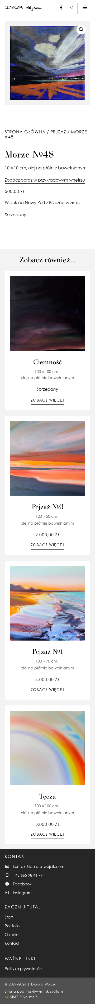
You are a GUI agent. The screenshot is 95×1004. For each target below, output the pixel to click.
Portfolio (12, 926)
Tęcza (47, 796)
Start (9, 917)
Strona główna (25, 131)
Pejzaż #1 (47, 651)
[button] (81, 29)
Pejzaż (58, 131)
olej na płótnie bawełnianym (57, 167)
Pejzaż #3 (48, 506)
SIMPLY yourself (23, 997)
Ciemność (47, 361)
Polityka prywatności (23, 968)
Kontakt (12, 943)
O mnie (11, 934)
